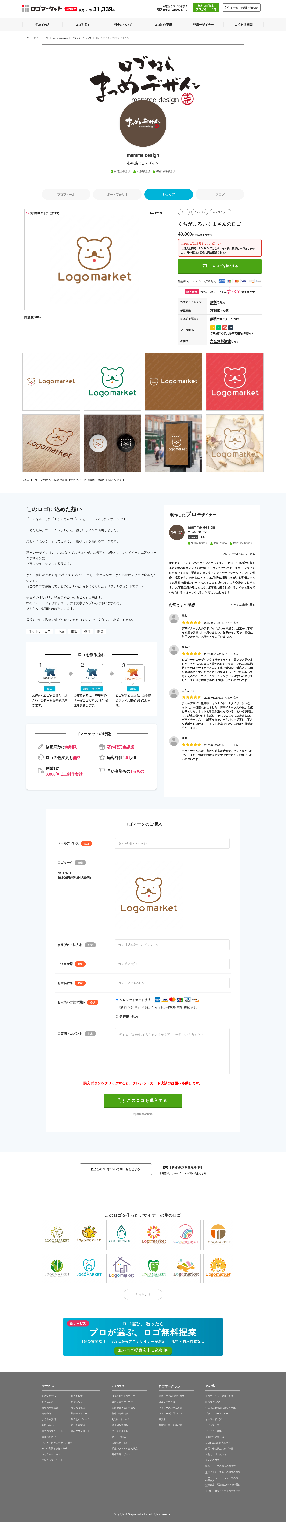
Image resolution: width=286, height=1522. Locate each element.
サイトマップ (212, 1425)
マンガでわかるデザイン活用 (57, 1442)
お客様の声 (48, 1401)
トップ (25, 37)
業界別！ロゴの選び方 (170, 1425)
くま (183, 212)
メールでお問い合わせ (244, 8)
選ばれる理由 (78, 1407)
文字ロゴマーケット (52, 1460)
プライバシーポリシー (217, 1413)
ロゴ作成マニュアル (52, 1430)
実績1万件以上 (119, 1442)
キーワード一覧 (213, 1419)
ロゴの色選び (49, 1436)
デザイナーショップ (81, 37)
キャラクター (220, 212)
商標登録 (46, 1413)
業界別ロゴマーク (80, 1419)
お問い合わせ (49, 1425)
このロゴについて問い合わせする (118, 1169)
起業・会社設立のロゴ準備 (219, 1448)
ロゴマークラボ (169, 1385)
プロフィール (66, 194)
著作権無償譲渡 (50, 1407)
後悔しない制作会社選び (171, 1395)
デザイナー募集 (213, 1430)
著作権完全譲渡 (120, 1413)
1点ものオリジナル (122, 1419)
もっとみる (143, 1294)
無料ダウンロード (80, 1430)
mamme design (60, 37)
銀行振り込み (129, 1016)
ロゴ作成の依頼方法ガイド (219, 1442)
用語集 (162, 1419)
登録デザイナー (79, 1413)
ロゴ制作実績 (78, 1425)
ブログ (219, 194)
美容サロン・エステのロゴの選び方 (222, 1473)
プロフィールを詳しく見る (238, 554)
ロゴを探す (77, 1395)
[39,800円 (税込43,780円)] (89, 1235)
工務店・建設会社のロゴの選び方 (222, 1490)
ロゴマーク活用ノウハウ (171, 1413)
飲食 (100, 631)
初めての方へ (49, 1395)
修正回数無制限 (120, 1425)
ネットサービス (40, 631)
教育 (87, 631)
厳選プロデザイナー (122, 1401)
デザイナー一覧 (40, 37)
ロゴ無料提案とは (214, 1436)
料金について (78, 1401)
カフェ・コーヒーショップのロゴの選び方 (222, 1479)
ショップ (169, 194)
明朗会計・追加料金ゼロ (125, 1407)
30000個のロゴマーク (123, 1395)
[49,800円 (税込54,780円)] (56, 1235)
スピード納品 (119, 1436)
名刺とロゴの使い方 (215, 1454)
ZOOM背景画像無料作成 (54, 1448)
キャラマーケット (51, 1454)
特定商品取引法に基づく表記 (220, 1407)
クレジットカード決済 (135, 1000)
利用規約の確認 (143, 1114)
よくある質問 (49, 1419)
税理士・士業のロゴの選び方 (220, 1465)
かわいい (200, 212)
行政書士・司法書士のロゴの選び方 (222, 1485)
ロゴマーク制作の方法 (170, 1407)
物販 (74, 631)
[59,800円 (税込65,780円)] (218, 1268)
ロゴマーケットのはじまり (219, 1395)
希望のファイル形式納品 (125, 1448)
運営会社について (214, 1401)
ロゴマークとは (167, 1401)
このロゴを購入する (224, 266)
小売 (61, 631)
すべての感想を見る (243, 604)
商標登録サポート (121, 1454)
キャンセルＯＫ (120, 1430)
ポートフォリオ (117, 194)
